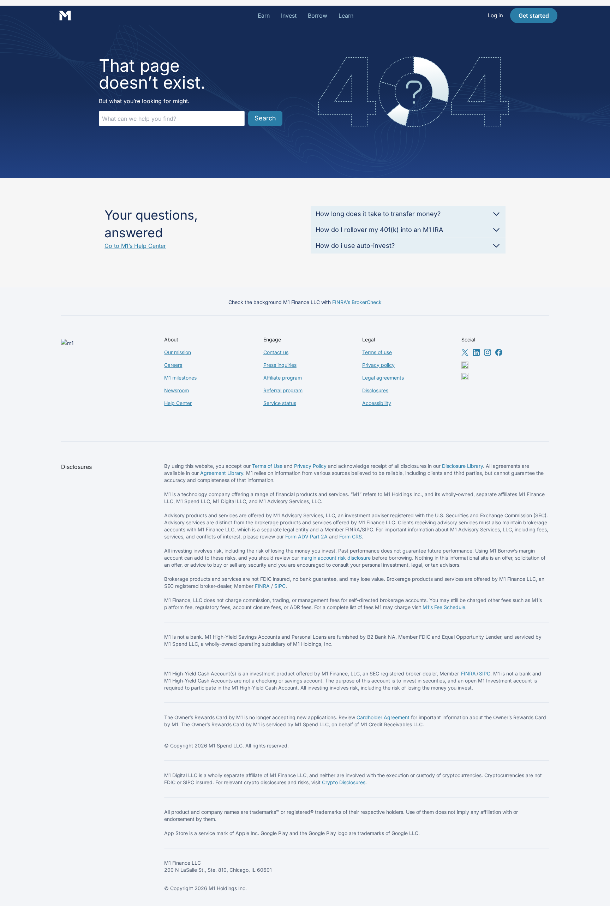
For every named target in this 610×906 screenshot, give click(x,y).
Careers (173, 365)
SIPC (280, 586)
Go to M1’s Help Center (135, 245)
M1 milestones (180, 378)
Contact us (275, 352)
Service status (279, 403)
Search (265, 118)
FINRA (262, 586)
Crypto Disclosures (343, 782)
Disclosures (375, 390)
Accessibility (376, 403)
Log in (495, 15)
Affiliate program (282, 378)
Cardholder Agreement (383, 717)
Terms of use (377, 352)
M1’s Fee (433, 607)
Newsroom (176, 390)
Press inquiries (280, 365)
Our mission (177, 352)
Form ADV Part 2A (306, 537)
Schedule (454, 607)
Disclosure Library (462, 466)
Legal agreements (383, 378)
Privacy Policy (310, 466)
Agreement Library (221, 473)
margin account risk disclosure (335, 558)
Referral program (283, 390)
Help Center (178, 403)
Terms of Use (267, 466)
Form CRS (350, 537)
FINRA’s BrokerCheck (357, 302)
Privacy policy (378, 365)
